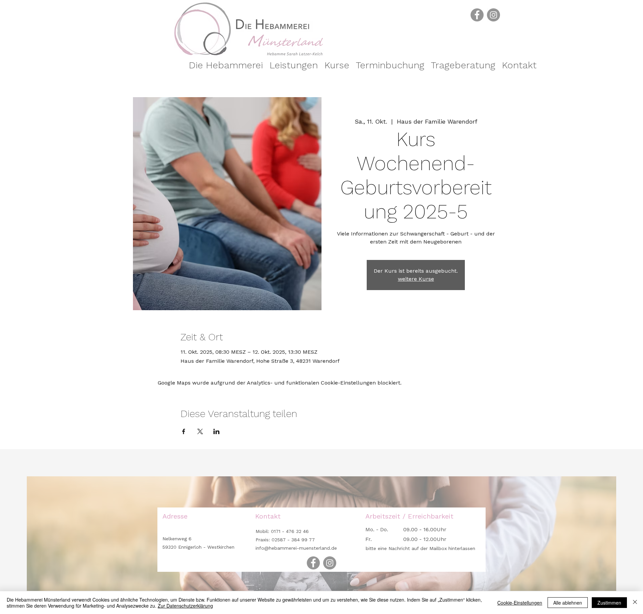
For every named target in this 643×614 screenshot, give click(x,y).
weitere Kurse (416, 279)
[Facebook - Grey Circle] (477, 14)
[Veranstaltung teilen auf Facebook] (184, 431)
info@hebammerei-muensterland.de (296, 548)
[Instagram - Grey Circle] (493, 14)
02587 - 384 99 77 (293, 539)
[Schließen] (635, 603)
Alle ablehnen (567, 602)
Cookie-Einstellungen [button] (519, 602)
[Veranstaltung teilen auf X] (200, 431)
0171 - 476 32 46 (289, 531)
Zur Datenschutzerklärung (185, 605)
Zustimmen (609, 602)
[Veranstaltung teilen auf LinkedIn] (216, 431)
